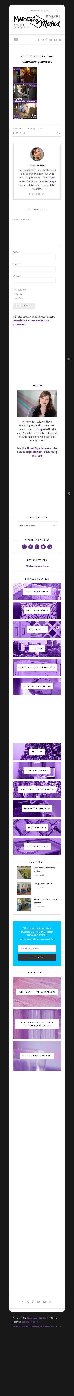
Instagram (36, 452)
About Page (49, 181)
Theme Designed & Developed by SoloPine (33, 1326)
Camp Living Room (43, 883)
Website (16, 276)
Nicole (40, 128)
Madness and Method (37, 1318)
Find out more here (37, 566)
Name (16, 251)
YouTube (37, 455)
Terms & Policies (30, 1321)
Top (58, 1326)
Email (16, 263)
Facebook (23, 452)
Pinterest (50, 452)
